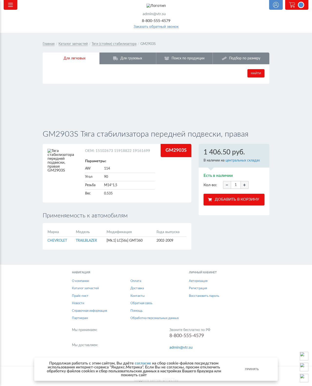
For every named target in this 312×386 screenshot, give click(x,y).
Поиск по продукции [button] (188, 58)
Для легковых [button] (75, 58)
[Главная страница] (156, 6)
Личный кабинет (276, 5)
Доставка (137, 288)
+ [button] (244, 185)
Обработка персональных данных (154, 318)
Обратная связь (141, 303)
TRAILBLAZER (86, 240)
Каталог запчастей (73, 44)
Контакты (137, 296)
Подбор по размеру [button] (244, 58)
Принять (252, 369)
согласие (143, 363)
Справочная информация (89, 310)
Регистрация (198, 288)
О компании (80, 281)
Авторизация (198, 281)
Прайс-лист (80, 296)
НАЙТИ (256, 73)
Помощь (136, 310)
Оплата (135, 281)
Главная (49, 44)
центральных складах (242, 160)
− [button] (226, 185)
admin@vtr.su (154, 14)
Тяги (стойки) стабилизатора (114, 44)
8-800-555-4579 (156, 21)
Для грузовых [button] (131, 58)
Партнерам (80, 318)
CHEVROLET (57, 240)
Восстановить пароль (204, 296)
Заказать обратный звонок (156, 27)
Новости (78, 303)
